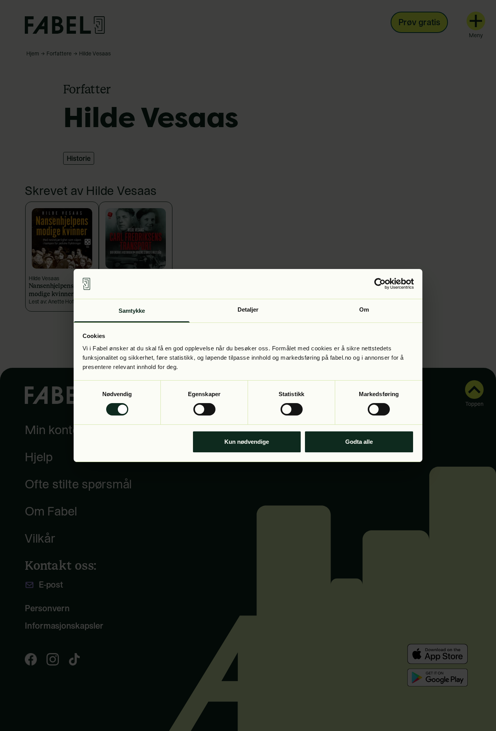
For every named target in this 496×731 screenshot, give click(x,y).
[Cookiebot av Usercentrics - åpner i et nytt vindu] (380, 284)
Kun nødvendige (246, 441)
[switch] (204, 409)
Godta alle (359, 441)
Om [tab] (364, 309)
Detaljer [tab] (248, 309)
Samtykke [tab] (132, 310)
